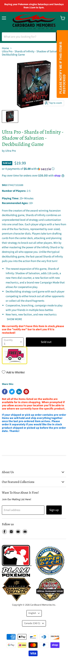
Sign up (54, 510)
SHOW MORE (14, 319)
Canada (32, 623)
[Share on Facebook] (5, 391)
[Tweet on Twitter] (12, 391)
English (32, 613)
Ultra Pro (10, 151)
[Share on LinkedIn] (19, 391)
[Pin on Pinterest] (26, 391)
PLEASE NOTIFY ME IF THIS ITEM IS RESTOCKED (62, 68)
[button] (34, 169)
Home (5, 48)
